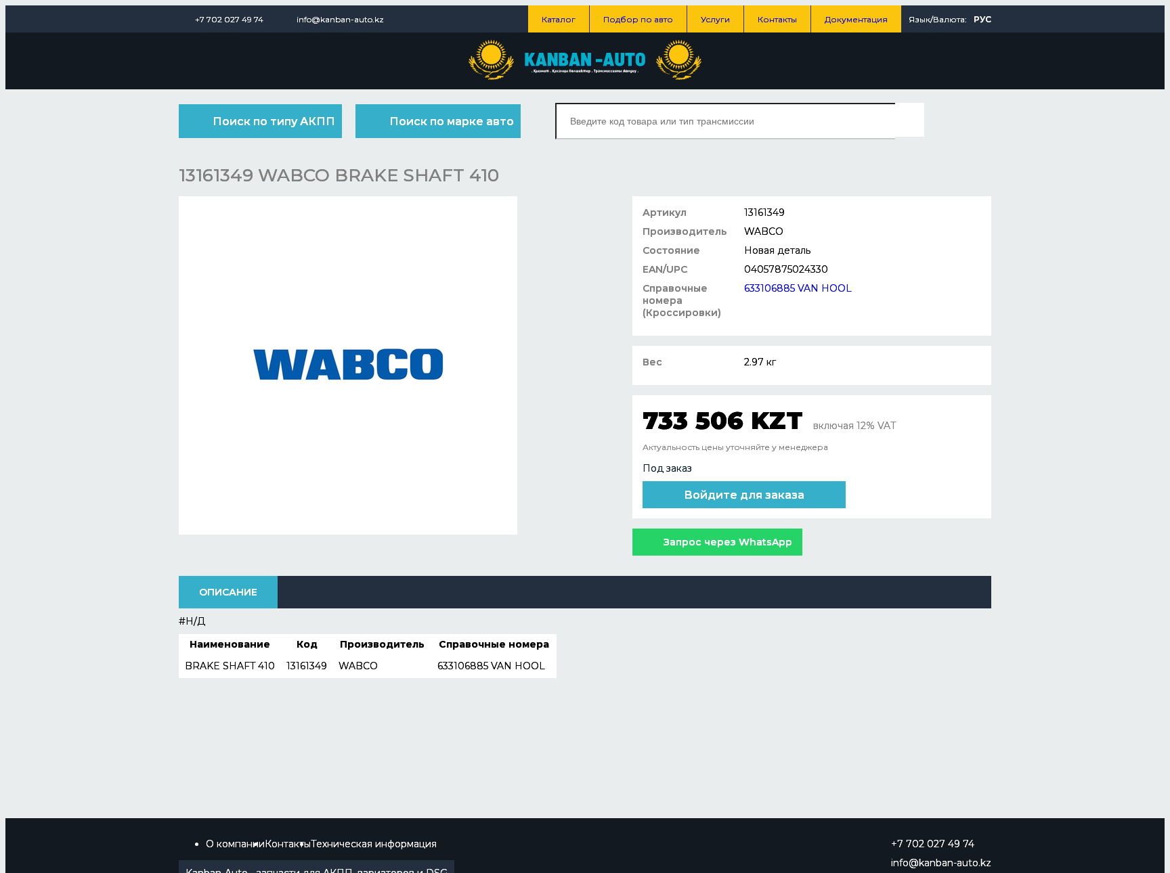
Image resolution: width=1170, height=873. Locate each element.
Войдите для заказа (744, 495)
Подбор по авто (638, 19)
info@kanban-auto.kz (340, 19)
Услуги (715, 19)
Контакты (777, 19)
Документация (856, 19)
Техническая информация (374, 844)
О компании (235, 844)
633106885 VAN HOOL (798, 288)
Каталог (559, 19)
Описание (228, 592)
